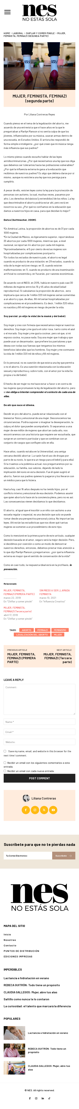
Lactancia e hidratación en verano (26, 978)
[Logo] (39, 897)
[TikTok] (49, 1098)
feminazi (42, 630)
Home (7, 33)
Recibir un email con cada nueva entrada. (30, 771)
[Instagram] (35, 810)
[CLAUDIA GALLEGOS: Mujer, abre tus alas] (14, 1068)
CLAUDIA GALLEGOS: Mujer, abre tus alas (30, 992)
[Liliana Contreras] (27, 798)
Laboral (18, 33)
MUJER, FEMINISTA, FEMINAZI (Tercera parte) (58, 658)
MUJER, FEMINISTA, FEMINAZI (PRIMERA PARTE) (21, 658)
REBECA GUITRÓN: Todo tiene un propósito (32, 985)
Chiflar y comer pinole (40, 33)
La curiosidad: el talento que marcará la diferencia (37, 1006)
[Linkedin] (42, 1098)
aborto (26, 630)
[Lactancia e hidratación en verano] (14, 1033)
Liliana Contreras (44, 798)
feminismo (60, 630)
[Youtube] (53, 810)
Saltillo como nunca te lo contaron (26, 999)
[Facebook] (26, 810)
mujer (58, 634)
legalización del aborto (32, 634)
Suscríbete (61, 855)
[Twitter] (44, 810)
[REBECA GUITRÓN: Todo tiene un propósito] (14, 1050)
